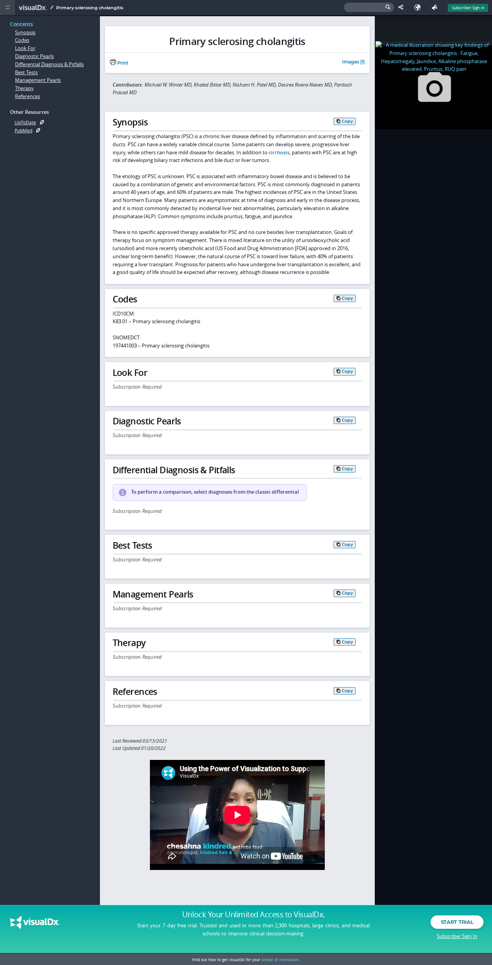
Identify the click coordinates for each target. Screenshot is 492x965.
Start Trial (457, 922)
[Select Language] (419, 7)
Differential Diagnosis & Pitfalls (49, 64)
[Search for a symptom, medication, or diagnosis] (369, 7)
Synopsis (25, 32)
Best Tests (26, 72)
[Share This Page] (402, 7)
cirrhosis (279, 152)
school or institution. (280, 959)
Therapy (24, 88)
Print (122, 63)
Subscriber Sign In (468, 7)
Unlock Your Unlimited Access (253, 915)
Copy (347, 121)
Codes (22, 40)
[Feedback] (435, 7)
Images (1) (353, 62)
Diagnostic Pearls (34, 56)
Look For (25, 48)
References (27, 96)
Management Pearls (38, 80)
